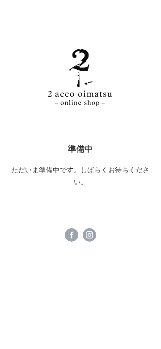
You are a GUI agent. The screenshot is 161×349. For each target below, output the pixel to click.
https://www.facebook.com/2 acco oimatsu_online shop (71, 235)
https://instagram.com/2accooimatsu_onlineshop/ (89, 235)
